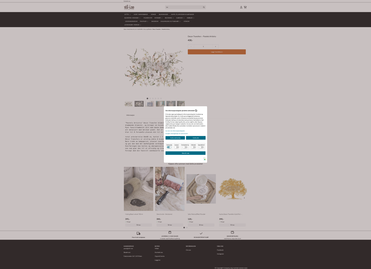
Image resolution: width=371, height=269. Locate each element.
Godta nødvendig (175, 138)
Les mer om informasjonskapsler (175, 131)
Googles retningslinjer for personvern (176, 133)
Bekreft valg (185, 153)
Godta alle (196, 138)
